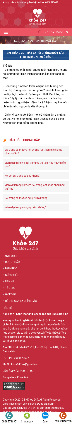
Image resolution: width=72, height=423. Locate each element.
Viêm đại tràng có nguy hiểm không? (26, 207)
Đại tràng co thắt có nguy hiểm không (26, 197)
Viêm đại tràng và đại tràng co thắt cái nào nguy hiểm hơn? (35, 164)
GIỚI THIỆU (11, 294)
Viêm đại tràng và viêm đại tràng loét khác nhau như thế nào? (35, 186)
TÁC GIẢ (10, 287)
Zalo (45, 421)
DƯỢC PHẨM (12, 261)
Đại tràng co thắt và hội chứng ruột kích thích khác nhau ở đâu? (33, 151)
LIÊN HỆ (9, 281)
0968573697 (51, 2)
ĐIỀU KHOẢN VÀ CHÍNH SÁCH (21, 300)
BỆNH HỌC (11, 268)
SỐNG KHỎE (12, 274)
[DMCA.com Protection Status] (14, 389)
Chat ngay (27, 421)
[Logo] (36, 238)
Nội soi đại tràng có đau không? (22, 175)
